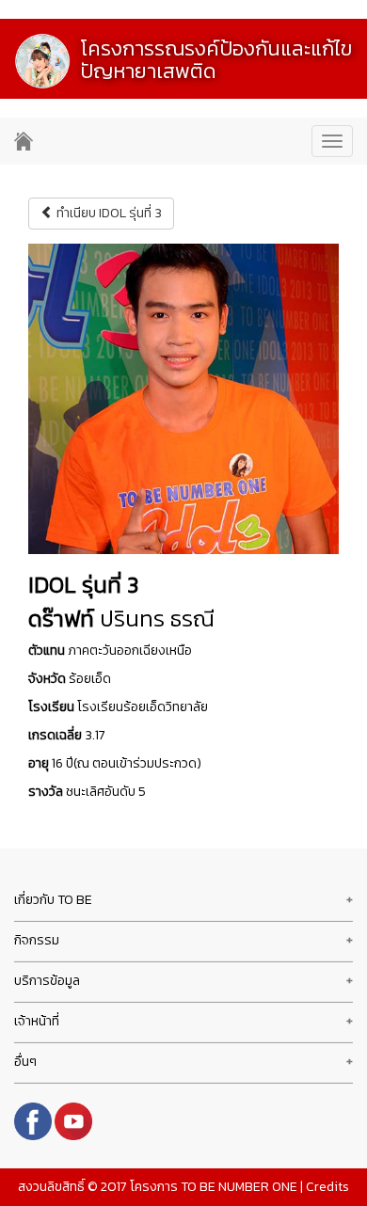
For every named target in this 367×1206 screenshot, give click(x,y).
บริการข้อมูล (47, 981)
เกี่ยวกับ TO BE (53, 900)
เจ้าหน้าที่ (36, 1021)
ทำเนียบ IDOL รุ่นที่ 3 (108, 213)
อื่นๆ (25, 1061)
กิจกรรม (36, 940)
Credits (327, 1187)
